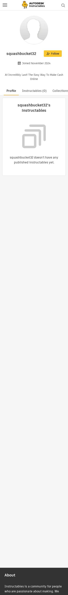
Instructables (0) (34, 91)
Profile (11, 91)
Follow (55, 53)
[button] (5, 5)
